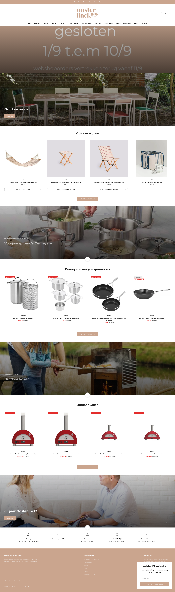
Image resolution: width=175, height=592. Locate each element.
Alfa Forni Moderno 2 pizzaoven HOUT (152, 454)
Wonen (46, 23)
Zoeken (86, 571)
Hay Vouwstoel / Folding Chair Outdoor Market (109, 182)
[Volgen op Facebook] (5, 581)
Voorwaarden (88, 562)
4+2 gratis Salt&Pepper (123, 23)
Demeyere (23, 315)
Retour (86, 565)
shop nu (10, 254)
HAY (23, 179)
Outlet (136, 23)
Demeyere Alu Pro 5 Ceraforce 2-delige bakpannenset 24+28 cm (109, 319)
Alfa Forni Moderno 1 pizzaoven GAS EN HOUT (66, 454)
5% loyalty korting (89, 574)
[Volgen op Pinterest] (15, 581)
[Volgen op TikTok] (19, 581)
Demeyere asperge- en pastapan (23, 318)
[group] (87, 49)
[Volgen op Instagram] (10, 581)
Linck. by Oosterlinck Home (104, 23)
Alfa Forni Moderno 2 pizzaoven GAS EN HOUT (109, 454)
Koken (54, 23)
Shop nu (10, 116)
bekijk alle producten (87, 198)
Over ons (10, 518)
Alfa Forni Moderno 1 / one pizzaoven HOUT (23, 454)
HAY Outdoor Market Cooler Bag (152, 182)
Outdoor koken (87, 23)
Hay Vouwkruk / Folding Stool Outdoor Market (66, 182)
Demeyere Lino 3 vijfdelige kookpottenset (66, 318)
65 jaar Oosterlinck (34, 23)
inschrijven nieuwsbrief (155, 584)
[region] (87, 99)
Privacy (86, 568)
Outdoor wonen (73, 23)
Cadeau (62, 23)
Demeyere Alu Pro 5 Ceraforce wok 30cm (152, 318)
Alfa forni (23, 451)
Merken (144, 23)
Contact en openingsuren (92, 559)
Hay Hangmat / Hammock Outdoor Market (23, 182)
